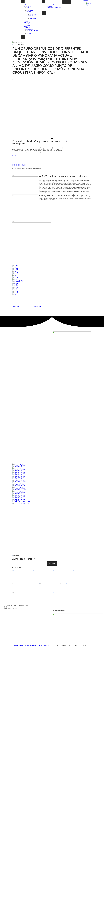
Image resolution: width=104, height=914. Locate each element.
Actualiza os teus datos (32, 30)
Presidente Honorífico (34, 17)
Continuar (24, 691)
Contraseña (55, 702)
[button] (31, 295)
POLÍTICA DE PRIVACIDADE (21, 645)
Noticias (26, 21)
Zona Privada (29, 29)
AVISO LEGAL (46, 645)
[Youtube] (66, 605)
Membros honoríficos (31, 15)
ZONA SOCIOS (27, 27)
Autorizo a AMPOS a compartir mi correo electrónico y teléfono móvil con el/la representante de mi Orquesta (49, 682)
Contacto (26, 26)
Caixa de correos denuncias (51, 4)
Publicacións (27, 22)
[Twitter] (58, 605)
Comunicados (29, 33)
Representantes (30, 10)
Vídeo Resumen (37, 306)
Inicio (25, 4)
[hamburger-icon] (23, 1)
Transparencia (29, 13)
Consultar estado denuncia (54, 7)
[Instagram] (62, 605)
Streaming (16, 306)
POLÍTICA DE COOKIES (36, 645)
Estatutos (28, 11)
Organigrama (29, 9)
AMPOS (28, 7)
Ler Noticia (15, 156)
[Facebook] (54, 605)
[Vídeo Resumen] (34, 301)
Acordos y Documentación (33, 32)
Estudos (28, 25)
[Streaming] (15, 301)
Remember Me (57, 707)
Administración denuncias (53, 9)
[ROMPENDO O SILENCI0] (14, 160)
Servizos (26, 19)
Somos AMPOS (27, 6)
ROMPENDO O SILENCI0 (20, 165)
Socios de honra (33, 18)
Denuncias (49, 6)
